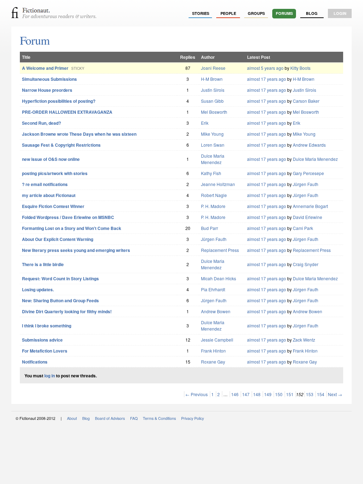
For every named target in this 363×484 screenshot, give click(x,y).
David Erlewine (307, 217)
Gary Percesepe (308, 173)
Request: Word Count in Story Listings (60, 278)
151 (290, 394)
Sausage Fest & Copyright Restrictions (61, 145)
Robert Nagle (214, 195)
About (72, 418)
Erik (204, 123)
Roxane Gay (213, 362)
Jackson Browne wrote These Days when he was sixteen (79, 134)
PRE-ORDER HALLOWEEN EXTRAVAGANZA (67, 112)
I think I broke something (46, 325)
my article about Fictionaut (49, 195)
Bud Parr (209, 228)
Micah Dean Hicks (218, 278)
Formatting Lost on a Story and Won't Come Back (71, 228)
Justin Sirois (212, 90)
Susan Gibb (212, 101)
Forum (35, 40)
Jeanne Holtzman (218, 184)
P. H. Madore (213, 206)
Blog (312, 13)
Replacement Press (220, 250)
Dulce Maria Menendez (212, 159)
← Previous (196, 394)
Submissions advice (42, 340)
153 (309, 394)
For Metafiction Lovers (44, 351)
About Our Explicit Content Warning (57, 239)
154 (320, 394)
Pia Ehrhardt (213, 289)
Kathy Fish (211, 173)
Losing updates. (38, 289)
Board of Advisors (110, 418)
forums (284, 13)
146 (235, 394)
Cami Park (303, 228)
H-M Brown (212, 79)
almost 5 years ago (265, 68)
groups (256, 13)
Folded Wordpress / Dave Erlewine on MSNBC (68, 217)
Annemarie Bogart (310, 206)
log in (49, 375)
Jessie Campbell (217, 340)
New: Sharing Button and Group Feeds (60, 300)
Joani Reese (213, 68)
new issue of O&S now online (51, 159)
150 (279, 394)
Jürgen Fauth (305, 184)
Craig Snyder (305, 264)
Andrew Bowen (215, 311)
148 (257, 394)
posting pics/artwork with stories (55, 173)
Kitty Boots (300, 68)
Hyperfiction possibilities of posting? (58, 101)
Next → (335, 394)
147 (246, 394)
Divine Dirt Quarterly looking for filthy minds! (67, 311)
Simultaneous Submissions (49, 79)
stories (200, 13)
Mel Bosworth (214, 112)
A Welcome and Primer (45, 68)
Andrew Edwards (309, 145)
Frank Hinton (213, 351)
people (228, 13)
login (340, 13)
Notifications (35, 362)
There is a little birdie (43, 264)
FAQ (134, 418)
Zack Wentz (304, 340)
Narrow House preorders (47, 90)
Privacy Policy (192, 418)
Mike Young (212, 134)
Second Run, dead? (41, 123)
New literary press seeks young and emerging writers (76, 250)
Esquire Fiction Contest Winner (53, 206)
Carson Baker (306, 101)
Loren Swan (212, 145)
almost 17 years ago (266, 79)
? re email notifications (45, 184)
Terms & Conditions (159, 418)
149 (268, 394)
